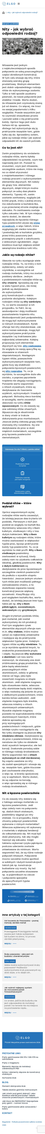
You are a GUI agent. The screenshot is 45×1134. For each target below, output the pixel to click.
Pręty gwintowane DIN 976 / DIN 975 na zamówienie (20, 1058)
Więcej (7, 944)
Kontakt (7, 1113)
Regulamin (6, 1122)
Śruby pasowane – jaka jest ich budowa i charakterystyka (18, 955)
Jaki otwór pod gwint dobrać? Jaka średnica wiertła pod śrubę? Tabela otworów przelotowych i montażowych (20, 1096)
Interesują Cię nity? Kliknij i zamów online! (22, 449)
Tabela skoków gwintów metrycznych (19, 1090)
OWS (4, 1125)
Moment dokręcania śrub (14, 1086)
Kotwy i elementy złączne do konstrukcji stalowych (21, 1073)
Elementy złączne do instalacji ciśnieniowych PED (16, 1068)
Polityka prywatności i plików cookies (27, 1122)
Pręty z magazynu (10, 1063)
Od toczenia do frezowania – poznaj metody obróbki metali (21, 922)
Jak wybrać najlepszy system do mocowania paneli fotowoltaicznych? (18, 990)
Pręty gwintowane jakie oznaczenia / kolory (19, 1108)
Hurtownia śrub (9, 1078)
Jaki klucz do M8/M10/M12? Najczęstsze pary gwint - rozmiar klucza (20, 1102)
